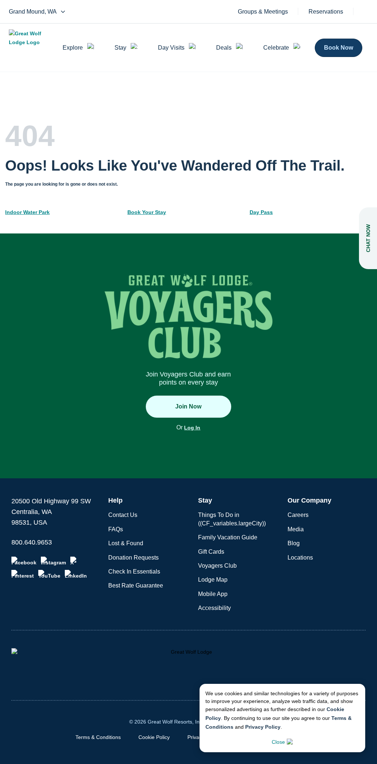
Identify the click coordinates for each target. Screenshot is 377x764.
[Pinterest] (22, 574)
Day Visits (171, 47)
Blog (294, 543)
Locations (300, 557)
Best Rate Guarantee (135, 585)
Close (278, 742)
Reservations (326, 12)
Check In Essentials (134, 571)
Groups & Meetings (263, 12)
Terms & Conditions (98, 737)
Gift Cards (211, 552)
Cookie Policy (154, 737)
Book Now (338, 47)
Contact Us (122, 515)
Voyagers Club (217, 566)
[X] (74, 561)
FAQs (115, 529)
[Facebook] (23, 561)
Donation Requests (133, 557)
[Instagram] (53, 561)
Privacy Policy (263, 727)
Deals (224, 47)
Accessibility (214, 608)
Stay (120, 47)
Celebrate (276, 47)
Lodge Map (213, 579)
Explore (73, 47)
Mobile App (213, 594)
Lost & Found (125, 543)
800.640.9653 (31, 542)
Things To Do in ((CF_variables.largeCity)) (232, 519)
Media (296, 529)
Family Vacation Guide (227, 537)
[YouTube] (49, 574)
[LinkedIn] (76, 574)
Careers (298, 515)
